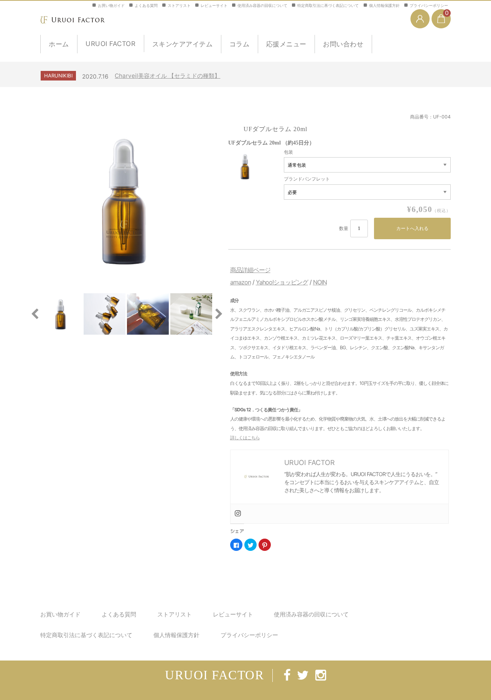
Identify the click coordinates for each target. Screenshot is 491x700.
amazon (240, 282)
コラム (239, 44)
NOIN (320, 282)
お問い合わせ (343, 44)
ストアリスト (179, 5)
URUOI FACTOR (110, 44)
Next (218, 314)
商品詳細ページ (250, 270)
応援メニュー (286, 44)
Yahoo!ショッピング (282, 282)
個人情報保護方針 (384, 5)
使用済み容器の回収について (262, 5)
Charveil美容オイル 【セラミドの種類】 (167, 75)
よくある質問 (146, 5)
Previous (34, 314)
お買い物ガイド (111, 5)
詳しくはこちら (245, 437)
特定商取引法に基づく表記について (328, 5)
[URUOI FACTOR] (74, 18)
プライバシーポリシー (429, 5)
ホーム (59, 44)
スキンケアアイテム (182, 44)
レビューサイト (214, 5)
